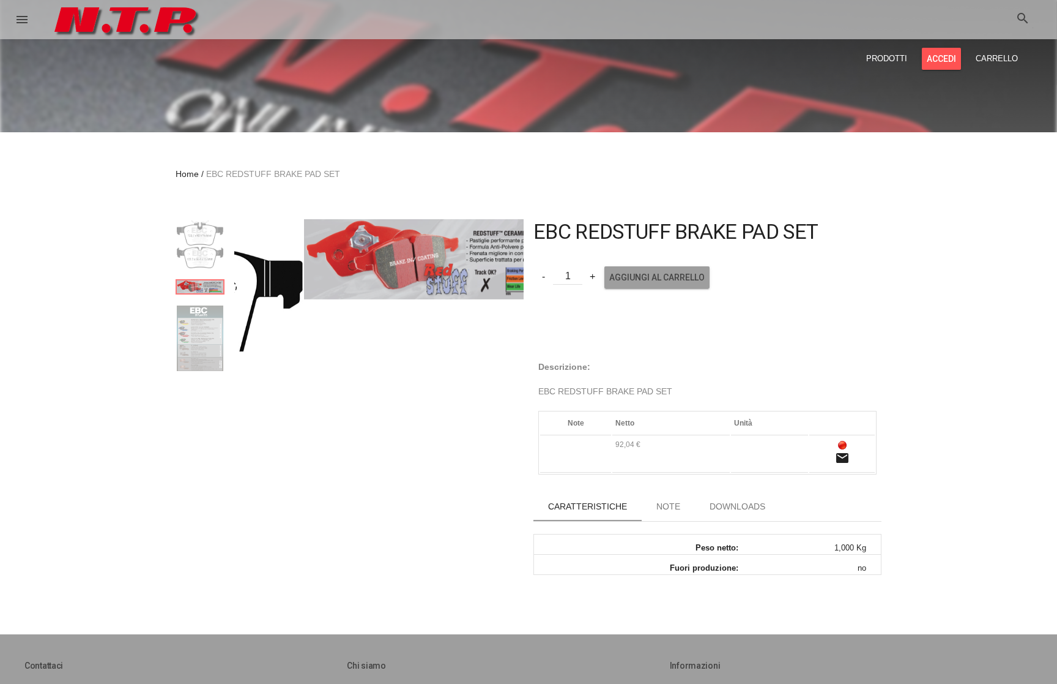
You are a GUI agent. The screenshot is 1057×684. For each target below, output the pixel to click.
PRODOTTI (886, 58)
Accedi (941, 59)
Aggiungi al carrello (657, 277)
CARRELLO (997, 58)
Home (187, 174)
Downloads (737, 506)
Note (668, 506)
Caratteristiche (587, 506)
